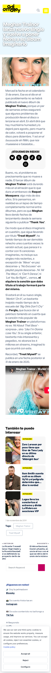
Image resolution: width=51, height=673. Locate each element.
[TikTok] (32, 157)
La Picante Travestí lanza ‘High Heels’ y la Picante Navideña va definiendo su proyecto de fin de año (11, 552)
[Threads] (39, 157)
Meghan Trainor (23, 526)
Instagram (11, 604)
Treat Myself (14, 533)
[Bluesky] (12, 157)
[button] (46, 10)
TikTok (10, 615)
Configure (25, 667)
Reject (25, 660)
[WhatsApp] (25, 164)
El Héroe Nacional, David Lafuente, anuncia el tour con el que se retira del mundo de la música (39, 551)
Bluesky (10, 593)
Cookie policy (9, 647)
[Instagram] (25, 157)
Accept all (25, 654)
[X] (19, 157)
